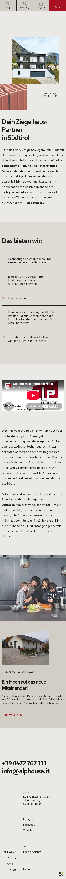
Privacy (11, 858)
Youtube (28, 830)
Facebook (29, 824)
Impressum (9, 852)
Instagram (29, 819)
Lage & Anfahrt (32, 852)
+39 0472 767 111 (24, 763)
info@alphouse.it (25, 771)
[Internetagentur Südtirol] (61, 874)
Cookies (11, 864)
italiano (27, 869)
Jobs (26, 846)
